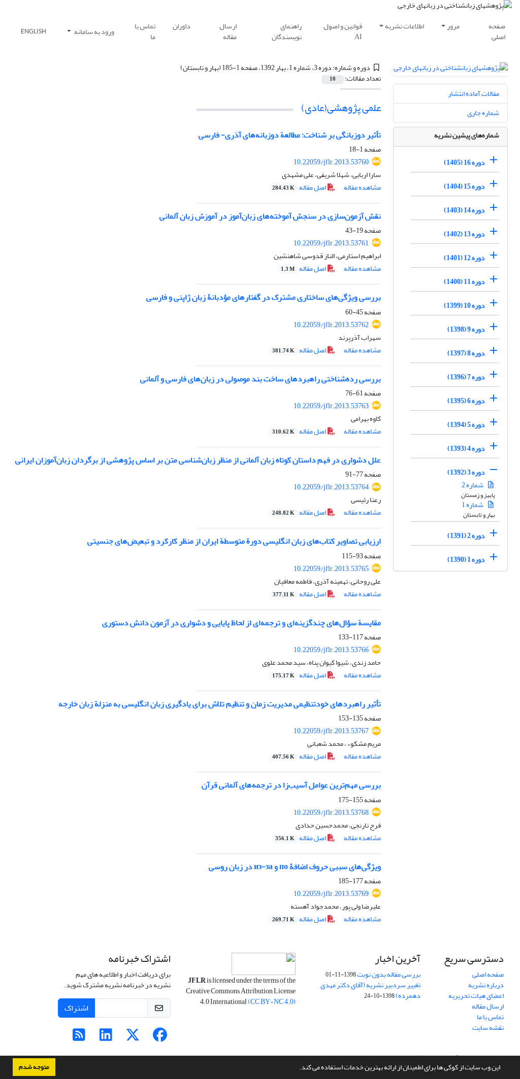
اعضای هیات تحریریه (476, 995)
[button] (296, 1068)
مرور (453, 26)
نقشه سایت (488, 1027)
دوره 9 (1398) (466, 329)
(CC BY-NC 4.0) (272, 1002)
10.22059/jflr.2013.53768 (331, 812)
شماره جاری (483, 113)
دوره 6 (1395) (466, 401)
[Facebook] (160, 1038)
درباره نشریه (486, 985)
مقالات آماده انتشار (473, 93)
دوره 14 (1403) (464, 210)
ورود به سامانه (93, 32)
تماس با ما (145, 31)
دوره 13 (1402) (464, 234)
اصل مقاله (299, 187)
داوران (181, 26)
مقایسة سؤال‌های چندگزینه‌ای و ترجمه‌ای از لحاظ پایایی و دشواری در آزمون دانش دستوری (241, 622)
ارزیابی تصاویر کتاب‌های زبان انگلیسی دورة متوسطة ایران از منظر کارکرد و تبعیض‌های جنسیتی (234, 541)
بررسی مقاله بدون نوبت (388, 974)
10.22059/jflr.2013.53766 (331, 650)
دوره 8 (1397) (466, 353)
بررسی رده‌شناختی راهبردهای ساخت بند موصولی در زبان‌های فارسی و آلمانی (260, 378)
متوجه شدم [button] (34, 1067)
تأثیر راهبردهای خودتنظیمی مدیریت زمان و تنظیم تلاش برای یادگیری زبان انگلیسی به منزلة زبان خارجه (219, 703)
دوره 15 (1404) (464, 186)
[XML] (174, 68)
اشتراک (76, 1008)
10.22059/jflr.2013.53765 (331, 569)
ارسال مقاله (228, 31)
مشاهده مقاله (362, 187)
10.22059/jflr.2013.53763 (331, 406)
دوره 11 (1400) (464, 282)
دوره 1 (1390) (466, 559)
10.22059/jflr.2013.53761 (331, 243)
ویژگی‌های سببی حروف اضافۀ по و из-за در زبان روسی (295, 866)
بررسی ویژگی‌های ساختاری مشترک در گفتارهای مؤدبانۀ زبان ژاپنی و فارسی (263, 297)
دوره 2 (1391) (466, 536)
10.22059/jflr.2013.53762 (331, 325)
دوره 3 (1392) (466, 472)
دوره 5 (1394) (466, 424)
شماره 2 (473, 485)
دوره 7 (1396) (466, 377)
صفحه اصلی (497, 31)
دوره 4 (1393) (466, 448)
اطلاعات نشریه (404, 26)
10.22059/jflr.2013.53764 (331, 487)
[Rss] (79, 1038)
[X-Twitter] (133, 1038)
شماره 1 (473, 505)
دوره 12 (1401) (464, 258)
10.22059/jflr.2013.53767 (331, 731)
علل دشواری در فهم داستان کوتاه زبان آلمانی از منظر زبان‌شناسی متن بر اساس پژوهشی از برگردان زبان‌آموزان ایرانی (198, 459)
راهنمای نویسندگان (287, 31)
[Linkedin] (106, 1038)
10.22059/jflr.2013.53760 (331, 162)
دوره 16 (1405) (464, 162)
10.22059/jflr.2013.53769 (331, 894)
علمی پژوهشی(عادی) (341, 108)
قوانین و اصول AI (342, 31)
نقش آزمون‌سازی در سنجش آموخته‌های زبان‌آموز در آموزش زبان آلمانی (270, 216)
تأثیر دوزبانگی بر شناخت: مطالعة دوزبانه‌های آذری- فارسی (290, 134)
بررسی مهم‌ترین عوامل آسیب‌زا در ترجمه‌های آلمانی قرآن (291, 785)
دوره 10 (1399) (464, 305)
